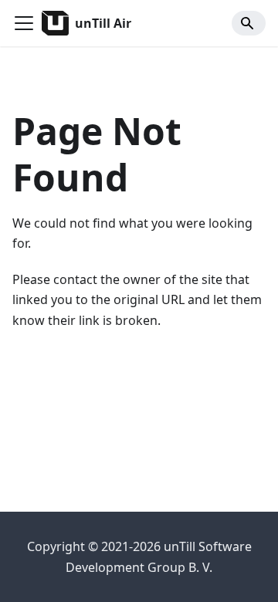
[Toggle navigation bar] (24, 23)
